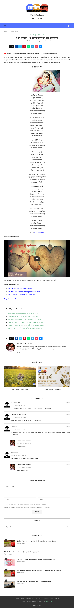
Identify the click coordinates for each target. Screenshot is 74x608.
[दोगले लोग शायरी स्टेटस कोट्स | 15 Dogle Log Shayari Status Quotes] (9, 543)
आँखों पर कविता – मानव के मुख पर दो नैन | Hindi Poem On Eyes (25, 328)
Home (5, 31)
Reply (68, 402)
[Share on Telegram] (32, 46)
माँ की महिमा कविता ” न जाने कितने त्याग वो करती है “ (21, 294)
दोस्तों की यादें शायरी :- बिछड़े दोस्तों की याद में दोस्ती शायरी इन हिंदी (34, 581)
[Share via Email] (40, 46)
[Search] (65, 25)
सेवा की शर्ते (38, 598)
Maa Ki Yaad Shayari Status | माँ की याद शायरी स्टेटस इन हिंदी (21, 552)
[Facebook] (35, 18)
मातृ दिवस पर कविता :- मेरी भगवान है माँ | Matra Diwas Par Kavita (25, 322)
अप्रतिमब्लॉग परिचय (19, 598)
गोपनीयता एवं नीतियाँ (48, 598)
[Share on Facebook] (16, 46)
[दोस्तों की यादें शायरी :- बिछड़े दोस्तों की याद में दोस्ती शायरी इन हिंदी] (9, 584)
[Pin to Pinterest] (24, 46)
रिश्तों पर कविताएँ (14, 31)
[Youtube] (33, 18)
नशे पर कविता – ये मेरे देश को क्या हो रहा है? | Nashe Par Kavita (24, 314)
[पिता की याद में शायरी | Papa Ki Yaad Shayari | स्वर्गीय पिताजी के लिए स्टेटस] (9, 562)
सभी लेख (57, 598)
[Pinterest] (41, 18)
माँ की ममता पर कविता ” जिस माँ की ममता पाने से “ (20, 288)
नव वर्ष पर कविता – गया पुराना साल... (53, 389)
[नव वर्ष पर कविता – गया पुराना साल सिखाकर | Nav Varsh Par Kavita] (54, 376)
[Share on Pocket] (36, 46)
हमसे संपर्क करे (29, 598)
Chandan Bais (48, 601)
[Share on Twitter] (20, 46)
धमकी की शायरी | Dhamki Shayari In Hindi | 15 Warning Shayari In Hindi (39, 570)
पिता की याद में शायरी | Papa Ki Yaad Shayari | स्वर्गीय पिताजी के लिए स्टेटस (37, 559)
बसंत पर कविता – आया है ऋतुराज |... (20, 389)
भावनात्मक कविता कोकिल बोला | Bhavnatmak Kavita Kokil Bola (25, 319)
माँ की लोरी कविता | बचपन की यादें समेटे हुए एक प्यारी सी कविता (23, 291)
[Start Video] (37, 258)
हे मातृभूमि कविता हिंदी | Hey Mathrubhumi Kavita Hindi (23, 316)
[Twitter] (38, 18)
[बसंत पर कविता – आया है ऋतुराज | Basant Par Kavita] (20, 376)
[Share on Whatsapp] (28, 46)
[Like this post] (12, 46)
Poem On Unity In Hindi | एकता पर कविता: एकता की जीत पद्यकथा (26, 325)
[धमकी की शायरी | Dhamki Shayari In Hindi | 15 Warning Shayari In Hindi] (9, 573)
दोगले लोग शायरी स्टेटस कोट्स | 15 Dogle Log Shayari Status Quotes (36, 541)
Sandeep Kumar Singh (34, 41)
